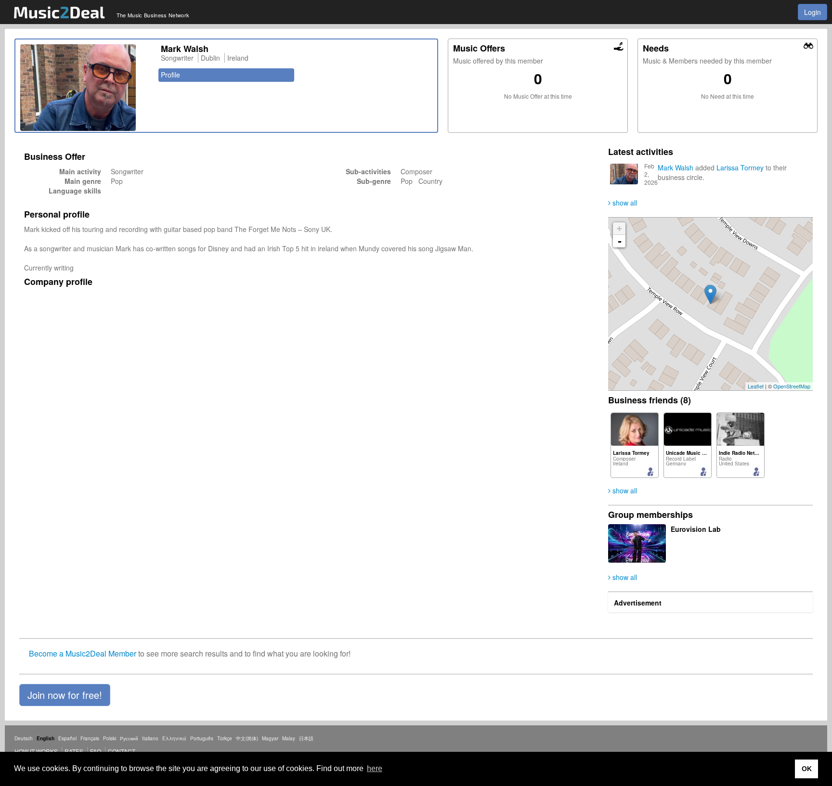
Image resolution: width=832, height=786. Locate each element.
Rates (74, 751)
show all (624, 202)
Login (812, 12)
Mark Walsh (675, 167)
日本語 (306, 738)
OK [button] (807, 769)
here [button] (374, 768)
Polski (109, 738)
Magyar (270, 738)
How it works (36, 751)
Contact (121, 751)
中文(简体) (247, 738)
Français (89, 738)
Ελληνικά (174, 738)
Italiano (150, 738)
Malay (288, 738)
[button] (64, 695)
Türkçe (224, 738)
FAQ (95, 751)
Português (201, 738)
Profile (170, 74)
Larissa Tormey (740, 167)
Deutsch (23, 738)
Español (67, 738)
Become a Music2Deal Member (82, 653)
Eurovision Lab (696, 529)
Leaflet (756, 386)
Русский (129, 738)
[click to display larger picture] (85, 87)
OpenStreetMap (791, 386)
